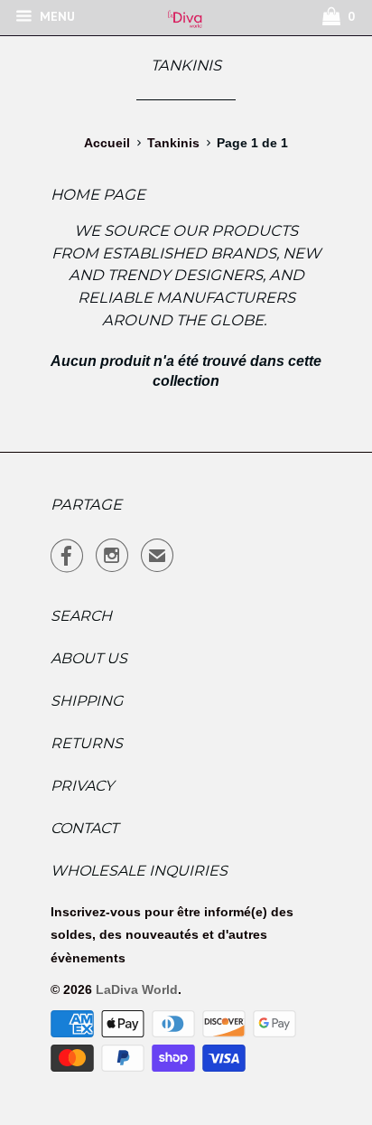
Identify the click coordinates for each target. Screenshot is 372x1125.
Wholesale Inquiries (139, 870)
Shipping (87, 700)
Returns (87, 743)
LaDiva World (137, 989)
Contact (84, 828)
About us (89, 658)
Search (81, 615)
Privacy (82, 785)
